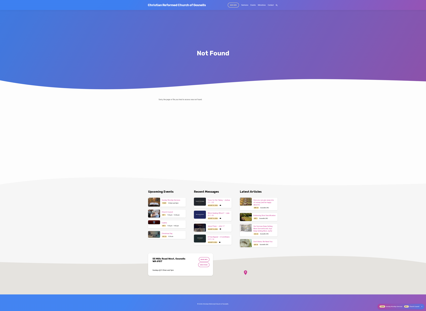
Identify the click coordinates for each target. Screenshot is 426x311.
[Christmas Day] (154, 234)
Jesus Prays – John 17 (216, 226)
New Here (233, 5)
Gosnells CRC (264, 208)
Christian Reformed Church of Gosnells (177, 5)
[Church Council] (154, 214)
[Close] (422, 306)
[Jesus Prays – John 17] (200, 228)
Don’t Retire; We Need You (262, 242)
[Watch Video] (220, 205)
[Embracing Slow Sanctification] (246, 217)
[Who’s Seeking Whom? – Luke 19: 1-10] (200, 215)
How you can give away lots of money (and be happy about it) (263, 202)
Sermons (244, 5)
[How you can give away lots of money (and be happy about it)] (246, 202)
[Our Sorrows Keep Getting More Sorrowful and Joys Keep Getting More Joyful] (246, 228)
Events (253, 5)
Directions (204, 265)
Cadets (164, 223)
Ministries (262, 5)
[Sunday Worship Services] (154, 202)
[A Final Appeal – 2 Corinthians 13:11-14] (200, 239)
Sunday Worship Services (171, 200)
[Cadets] (154, 222)
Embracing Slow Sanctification (264, 215)
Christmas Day (167, 233)
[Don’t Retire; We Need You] (246, 243)
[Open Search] (276, 5)
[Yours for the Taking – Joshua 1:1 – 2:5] (200, 202)
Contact (271, 5)
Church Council (167, 212)
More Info (204, 259)
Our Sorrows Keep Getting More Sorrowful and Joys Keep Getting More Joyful (262, 228)
